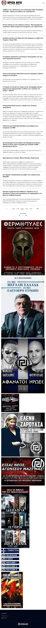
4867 (37, 208)
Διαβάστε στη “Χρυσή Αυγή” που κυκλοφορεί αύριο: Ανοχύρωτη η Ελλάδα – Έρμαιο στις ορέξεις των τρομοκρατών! (23, 10)
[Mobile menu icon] (43, 3)
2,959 (17, 208)
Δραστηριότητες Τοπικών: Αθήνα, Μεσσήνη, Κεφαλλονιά (21, 158)
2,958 (13, 208)
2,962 (31, 208)
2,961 (26, 208)
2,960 (22, 208)
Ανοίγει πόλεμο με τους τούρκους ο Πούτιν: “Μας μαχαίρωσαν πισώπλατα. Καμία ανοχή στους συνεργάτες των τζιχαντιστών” (23, 25)
